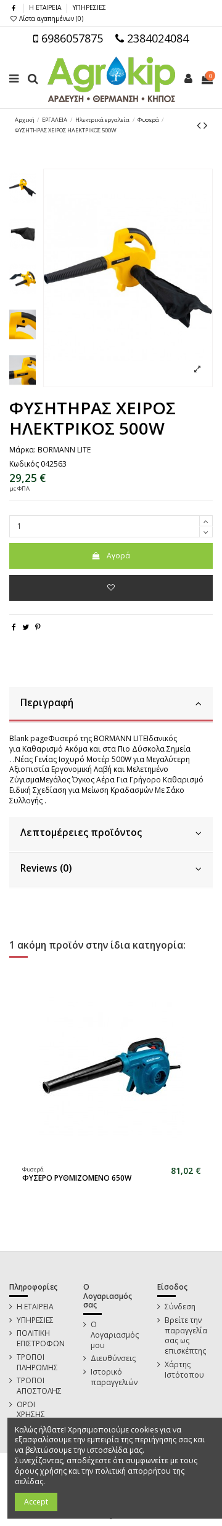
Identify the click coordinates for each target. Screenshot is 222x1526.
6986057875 (70, 38)
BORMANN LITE (64, 449)
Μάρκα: (22, 450)
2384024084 (156, 38)
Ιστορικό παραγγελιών (114, 1377)
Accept (36, 1501)
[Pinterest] (38, 627)
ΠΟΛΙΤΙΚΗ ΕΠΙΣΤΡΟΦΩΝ (41, 1338)
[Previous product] (200, 125)
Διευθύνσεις (113, 1358)
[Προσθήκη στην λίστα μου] (111, 588)
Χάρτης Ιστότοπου (184, 1370)
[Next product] (205, 125)
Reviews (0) (46, 868)
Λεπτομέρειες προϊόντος (81, 832)
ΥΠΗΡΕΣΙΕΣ (89, 7)
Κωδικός (24, 464)
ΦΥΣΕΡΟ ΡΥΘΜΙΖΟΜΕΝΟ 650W (76, 1178)
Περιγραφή (46, 702)
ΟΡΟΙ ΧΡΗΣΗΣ (31, 1410)
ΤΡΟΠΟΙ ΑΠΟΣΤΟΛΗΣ (39, 1386)
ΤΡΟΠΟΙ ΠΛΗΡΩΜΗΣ (37, 1362)
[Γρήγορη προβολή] (119, 1156)
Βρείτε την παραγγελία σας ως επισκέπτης (186, 1335)
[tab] (111, 705)
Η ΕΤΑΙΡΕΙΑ (46, 7)
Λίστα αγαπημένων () (50, 18)
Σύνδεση (180, 1307)
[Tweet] (25, 627)
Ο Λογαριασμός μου (115, 1335)
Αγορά (118, 555)
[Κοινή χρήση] (14, 627)
